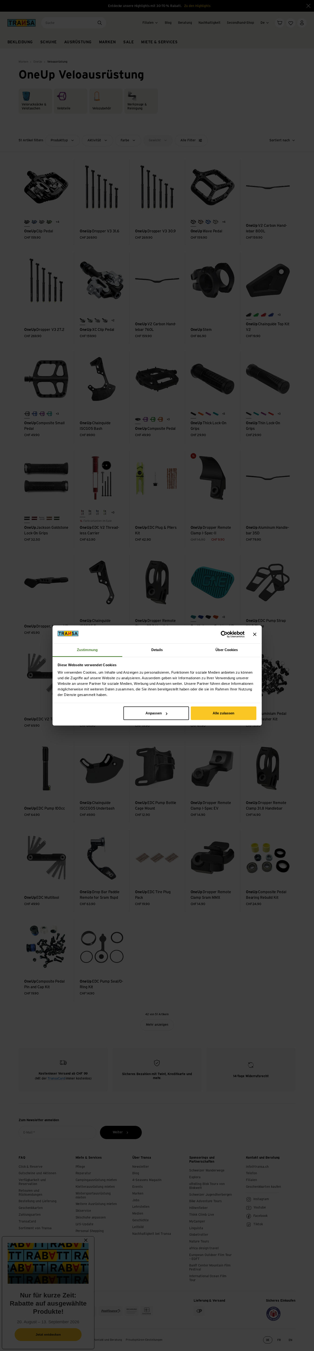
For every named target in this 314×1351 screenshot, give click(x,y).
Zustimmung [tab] (87, 650)
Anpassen (153, 713)
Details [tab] (157, 650)
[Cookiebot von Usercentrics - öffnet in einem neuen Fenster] (224, 634)
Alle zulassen (223, 713)
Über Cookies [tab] (226, 650)
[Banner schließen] (254, 634)
